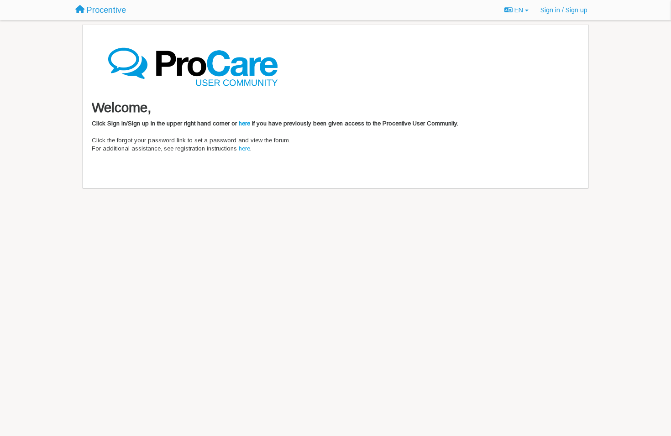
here (244, 123)
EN (519, 10)
